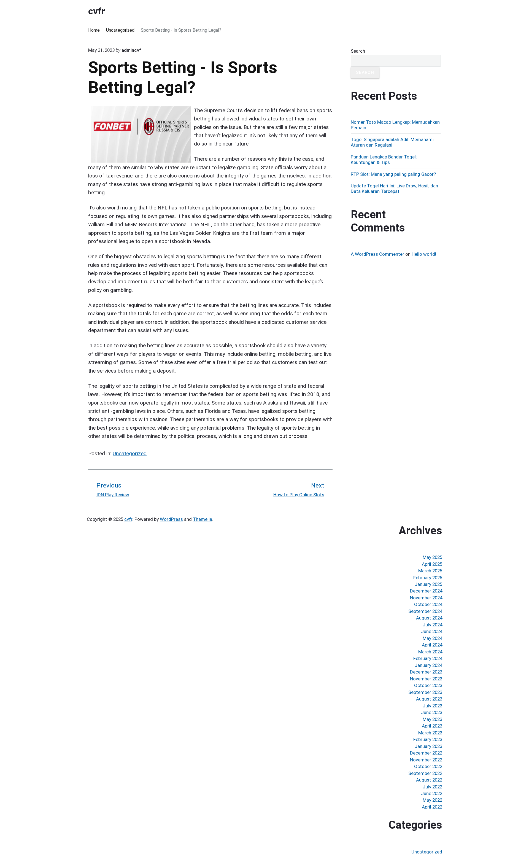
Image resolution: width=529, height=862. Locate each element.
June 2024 (431, 631)
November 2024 (426, 597)
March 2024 (430, 651)
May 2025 (432, 557)
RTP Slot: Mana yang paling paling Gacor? (393, 174)
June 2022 (431, 793)
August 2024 (429, 618)
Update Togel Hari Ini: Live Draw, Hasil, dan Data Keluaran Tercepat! (394, 188)
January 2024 (428, 665)
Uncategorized (130, 453)
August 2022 (429, 780)
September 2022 (425, 773)
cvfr (128, 519)
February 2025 (427, 577)
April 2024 (432, 645)
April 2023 (432, 726)
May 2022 (432, 800)
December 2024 (426, 591)
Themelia (202, 519)
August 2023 (429, 699)
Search (358, 51)
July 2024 (432, 624)
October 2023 (428, 685)
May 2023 (432, 719)
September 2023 (425, 692)
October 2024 (428, 604)
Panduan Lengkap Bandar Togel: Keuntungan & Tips (384, 159)
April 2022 (432, 807)
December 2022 (426, 753)
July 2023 (432, 706)
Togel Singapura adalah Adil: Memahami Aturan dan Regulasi (392, 142)
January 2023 (428, 746)
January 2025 (428, 584)
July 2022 (432, 787)
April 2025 (432, 564)
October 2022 (428, 766)
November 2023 (426, 678)
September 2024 (425, 611)
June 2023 (431, 712)
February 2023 (427, 739)
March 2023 (430, 733)
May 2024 (432, 638)
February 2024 (427, 658)
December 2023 (426, 672)
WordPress (171, 519)
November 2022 (426, 760)
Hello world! (424, 254)
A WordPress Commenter (377, 254)
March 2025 (430, 570)
